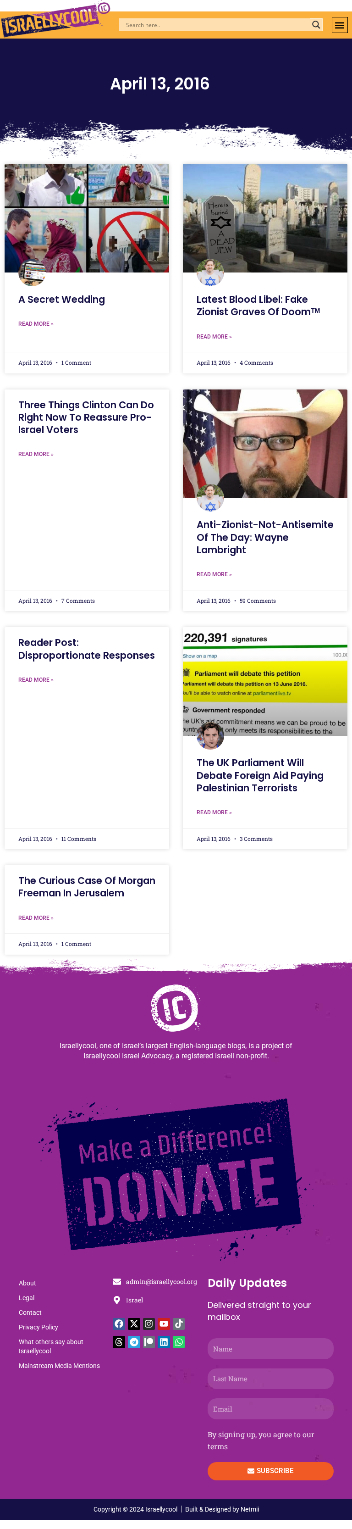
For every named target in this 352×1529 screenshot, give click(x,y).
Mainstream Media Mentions (59, 1365)
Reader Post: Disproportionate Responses (86, 649)
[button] (340, 25)
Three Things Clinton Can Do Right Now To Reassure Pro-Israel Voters (86, 417)
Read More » (36, 324)
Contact (30, 1312)
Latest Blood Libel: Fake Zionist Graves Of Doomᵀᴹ (258, 305)
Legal (26, 1297)
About (27, 1283)
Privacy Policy (38, 1327)
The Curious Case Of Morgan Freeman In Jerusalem (86, 887)
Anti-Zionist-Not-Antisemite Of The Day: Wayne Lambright (265, 537)
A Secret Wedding (61, 299)
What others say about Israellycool (51, 1346)
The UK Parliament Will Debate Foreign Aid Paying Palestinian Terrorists (260, 775)
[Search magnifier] (316, 24)
